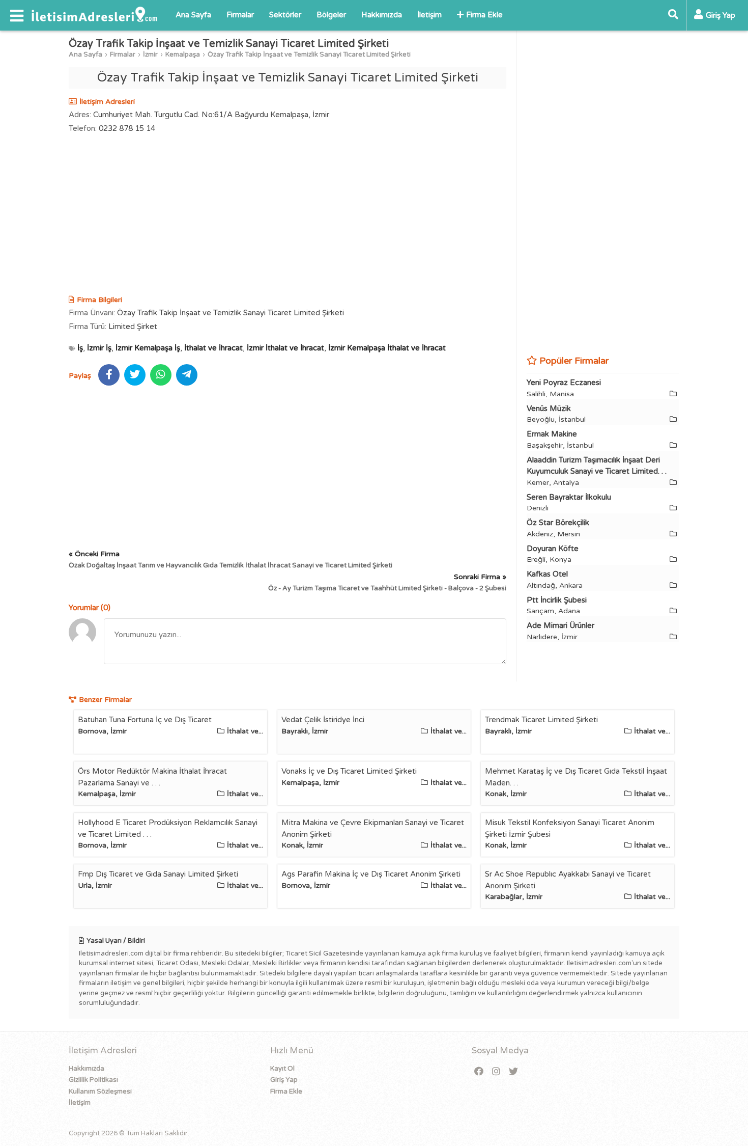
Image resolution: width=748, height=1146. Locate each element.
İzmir (150, 54)
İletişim (429, 14)
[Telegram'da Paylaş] (186, 375)
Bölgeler (331, 14)
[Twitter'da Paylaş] (135, 375)
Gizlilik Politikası (93, 1080)
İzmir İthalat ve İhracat (285, 347)
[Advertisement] (287, 215)
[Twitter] (513, 1071)
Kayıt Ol (282, 1069)
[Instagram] (496, 1071)
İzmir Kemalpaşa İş (148, 347)
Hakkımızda (381, 14)
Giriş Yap (284, 1080)
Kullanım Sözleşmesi (100, 1091)
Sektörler (285, 14)
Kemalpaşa (182, 54)
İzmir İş (99, 347)
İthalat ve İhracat (213, 347)
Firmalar (240, 14)
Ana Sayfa (193, 14)
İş (80, 347)
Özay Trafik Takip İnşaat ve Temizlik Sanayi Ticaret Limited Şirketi (309, 54)
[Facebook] (479, 1071)
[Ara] (673, 15)
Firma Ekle (484, 14)
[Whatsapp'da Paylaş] (160, 375)
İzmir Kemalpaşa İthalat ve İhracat (387, 347)
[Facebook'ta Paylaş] (109, 375)
